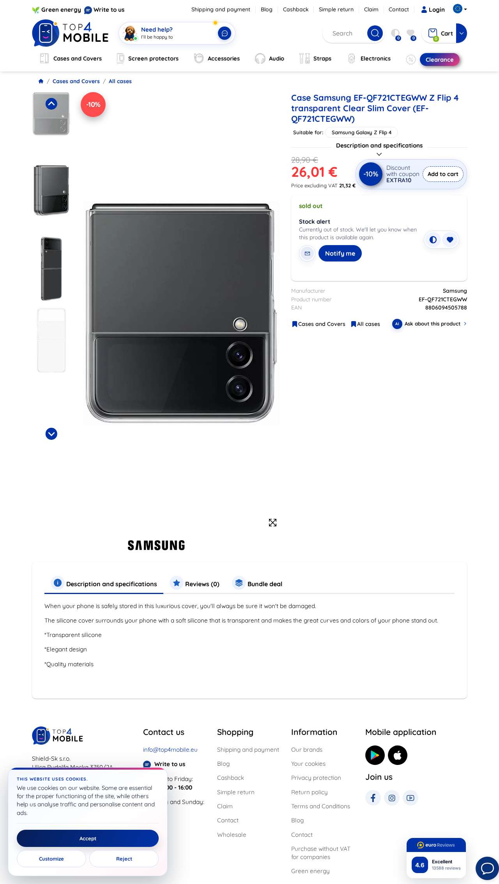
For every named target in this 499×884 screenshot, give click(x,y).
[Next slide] (51, 433)
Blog (267, 9)
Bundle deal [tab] (264, 584)
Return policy (309, 792)
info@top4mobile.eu (170, 749)
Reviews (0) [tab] (201, 584)
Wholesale (231, 834)
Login (437, 9)
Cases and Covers (76, 81)
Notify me (340, 253)
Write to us (109, 9)
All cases (120, 81)
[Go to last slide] (51, 104)
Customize (51, 859)
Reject (124, 859)
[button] (51, 126)
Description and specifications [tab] (111, 584)
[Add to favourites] (450, 239)
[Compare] (433, 239)
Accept (88, 838)
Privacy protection (316, 777)
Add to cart (443, 174)
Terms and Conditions (320, 806)
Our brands (306, 749)
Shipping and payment (220, 9)
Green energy (61, 9)
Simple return (336, 9)
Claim (371, 9)
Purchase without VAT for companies (320, 853)
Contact (399, 9)
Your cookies (308, 763)
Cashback (296, 9)
